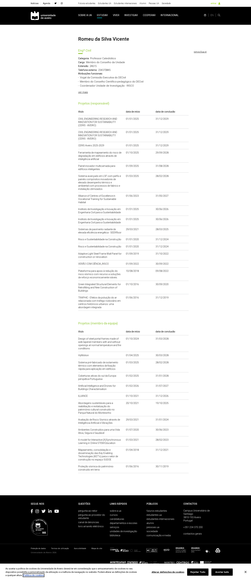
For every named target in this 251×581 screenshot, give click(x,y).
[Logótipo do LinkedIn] (50, 511)
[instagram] (62, 3)
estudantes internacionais (160, 519)
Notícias (35, 3)
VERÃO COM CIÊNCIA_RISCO (93, 263)
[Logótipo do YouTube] (56, 511)
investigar (131, 15)
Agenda (46, 3)
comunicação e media (159, 535)
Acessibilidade (80, 548)
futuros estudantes (157, 510)
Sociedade (166, 3)
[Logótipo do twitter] (43, 511)
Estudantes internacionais (125, 3)
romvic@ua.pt (200, 52)
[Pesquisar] (219, 15)
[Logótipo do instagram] (37, 511)
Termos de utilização (60, 548)
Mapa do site (96, 548)
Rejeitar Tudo (197, 572)
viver (116, 15)
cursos (114, 515)
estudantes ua (154, 515)
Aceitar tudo (222, 572)
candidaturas (117, 519)
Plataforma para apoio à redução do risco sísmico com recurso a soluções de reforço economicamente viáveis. (99, 274)
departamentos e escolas (123, 523)
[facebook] (55, 3)
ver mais (83, 92)
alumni (150, 523)
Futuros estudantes (86, 3)
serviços (114, 527)
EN (212, 15)
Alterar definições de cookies (168, 572)
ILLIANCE (83, 396)
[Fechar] (245, 572)
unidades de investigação (123, 531)
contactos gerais (192, 533)
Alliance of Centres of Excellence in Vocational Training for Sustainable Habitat (97, 199)
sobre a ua (85, 15)
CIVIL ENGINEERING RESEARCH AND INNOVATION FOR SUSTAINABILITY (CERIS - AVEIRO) (97, 122)
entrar (213, 3)
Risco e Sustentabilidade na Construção (99, 239)
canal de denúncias (88, 522)
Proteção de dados (38, 548)
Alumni (143, 3)
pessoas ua (153, 527)
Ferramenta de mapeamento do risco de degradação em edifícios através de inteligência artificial (99, 155)
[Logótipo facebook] (32, 511)
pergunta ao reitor (87, 510)
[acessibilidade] (205, 15)
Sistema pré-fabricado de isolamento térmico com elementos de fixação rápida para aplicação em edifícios (98, 365)
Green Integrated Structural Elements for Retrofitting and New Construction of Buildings (99, 287)
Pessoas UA (154, 3)
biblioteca (115, 535)
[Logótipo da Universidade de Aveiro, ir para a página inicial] (43, 15)
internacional (170, 15)
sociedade (152, 531)
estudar (102, 15)
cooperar (149, 15)
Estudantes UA (104, 3)
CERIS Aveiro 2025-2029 (91, 145)
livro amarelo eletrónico (91, 526)
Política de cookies (33, 575)
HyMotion (83, 355)
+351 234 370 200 (193, 527)
